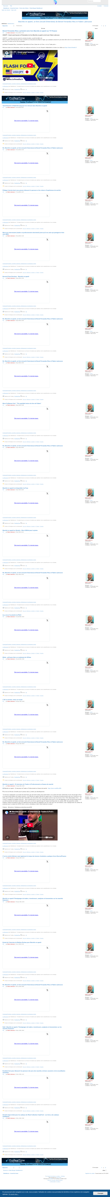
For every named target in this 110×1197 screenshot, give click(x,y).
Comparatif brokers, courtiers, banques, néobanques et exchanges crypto (19, 83)
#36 (3, 489)
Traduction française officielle (53, 1180)
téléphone (29, 92)
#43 (3, 785)
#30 (3, 235)
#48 (3, 1030)
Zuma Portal (58, 1177)
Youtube (41, 92)
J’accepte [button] (100, 1193)
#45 (3, 901)
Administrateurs (11, 23)
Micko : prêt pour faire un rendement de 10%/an (17, 657)
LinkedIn (33, 92)
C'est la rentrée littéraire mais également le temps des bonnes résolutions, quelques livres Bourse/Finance (34, 856)
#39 (3, 616)
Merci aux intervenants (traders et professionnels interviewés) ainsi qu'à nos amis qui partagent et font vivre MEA (33, 233)
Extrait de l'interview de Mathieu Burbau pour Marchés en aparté (22, 942)
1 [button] (101, 26)
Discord (24, 92)
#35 (3, 447)
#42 (3, 743)
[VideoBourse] (55, 2)
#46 (3, 944)
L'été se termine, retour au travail (12, 699)
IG (26, 89)
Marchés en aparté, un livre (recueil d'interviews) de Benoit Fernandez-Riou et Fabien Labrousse (55, 22)
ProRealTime (17, 89)
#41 (3, 701)
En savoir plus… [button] (14, 1194)
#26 (3, 32)
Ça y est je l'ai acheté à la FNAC (12, 615)
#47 (3, 986)
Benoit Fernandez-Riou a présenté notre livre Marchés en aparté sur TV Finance (30, 31)
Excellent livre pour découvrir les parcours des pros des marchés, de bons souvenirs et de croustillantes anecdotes (34, 1071)
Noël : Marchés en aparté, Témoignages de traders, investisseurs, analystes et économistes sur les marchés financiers (32, 1027)
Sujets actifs (13, 10)
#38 (3, 574)
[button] (100, 26)
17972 (91, 43)
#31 (3, 278)
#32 (3, 320)
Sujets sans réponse (6, 10)
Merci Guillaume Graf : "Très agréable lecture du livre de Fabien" (22, 403)
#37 (3, 532)
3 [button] (105, 26)
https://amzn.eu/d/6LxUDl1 (54, 788)
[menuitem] (10, 6)
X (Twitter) (37, 92)
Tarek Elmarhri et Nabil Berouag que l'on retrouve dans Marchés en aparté (25, 105)
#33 (3, 362)
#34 (3, 405)
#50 (3, 1118)
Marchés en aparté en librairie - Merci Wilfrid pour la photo (20, 530)
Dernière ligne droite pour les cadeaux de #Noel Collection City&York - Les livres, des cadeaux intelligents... (31, 1115)
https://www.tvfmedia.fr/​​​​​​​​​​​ (71, 47)
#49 (3, 1074)
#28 (3, 149)
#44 (3, 857)
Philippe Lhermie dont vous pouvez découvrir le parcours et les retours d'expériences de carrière (32, 190)
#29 (3, 192)
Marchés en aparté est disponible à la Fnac (15, 488)
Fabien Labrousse (89, 40)
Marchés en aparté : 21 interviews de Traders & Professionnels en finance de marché (28, 784)
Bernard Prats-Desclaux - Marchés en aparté (16, 276)
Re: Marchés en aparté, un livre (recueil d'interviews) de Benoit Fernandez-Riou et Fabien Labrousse (33, 148)
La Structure (5, 86)
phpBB (51, 1178)
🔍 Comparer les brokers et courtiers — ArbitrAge (55, 1176)
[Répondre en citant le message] (81, 31)
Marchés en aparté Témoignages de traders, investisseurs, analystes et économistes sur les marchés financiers (33, 899)
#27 (3, 107)
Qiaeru (61, 1180)
